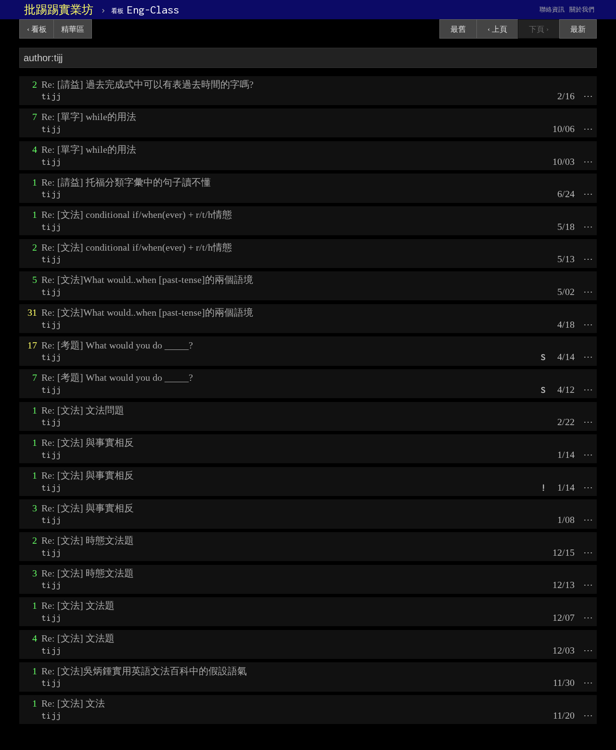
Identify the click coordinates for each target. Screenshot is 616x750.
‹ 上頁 (497, 29)
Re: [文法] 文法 (73, 703)
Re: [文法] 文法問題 (82, 410)
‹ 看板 (37, 29)
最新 (578, 29)
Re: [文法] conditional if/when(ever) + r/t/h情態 (136, 214)
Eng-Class (145, 9)
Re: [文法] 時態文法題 (87, 540)
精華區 (72, 29)
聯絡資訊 (552, 9)
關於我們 (581, 9)
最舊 (458, 29)
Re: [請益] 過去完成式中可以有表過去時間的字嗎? (147, 84)
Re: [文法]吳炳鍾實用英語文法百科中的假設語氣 (144, 671)
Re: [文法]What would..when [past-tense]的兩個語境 (147, 279)
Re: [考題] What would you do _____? (117, 345)
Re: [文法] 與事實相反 (87, 442)
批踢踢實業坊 (58, 9)
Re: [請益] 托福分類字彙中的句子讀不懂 (126, 182)
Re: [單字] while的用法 (88, 116)
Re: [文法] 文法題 (78, 605)
